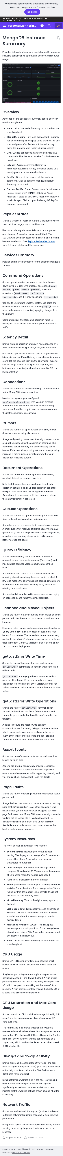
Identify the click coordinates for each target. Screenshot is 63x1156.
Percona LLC (7, 1149)
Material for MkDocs (21, 1152)
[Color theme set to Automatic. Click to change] (42, 26)
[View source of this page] (59, 38)
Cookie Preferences (45, 1149)
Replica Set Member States (41, 241)
